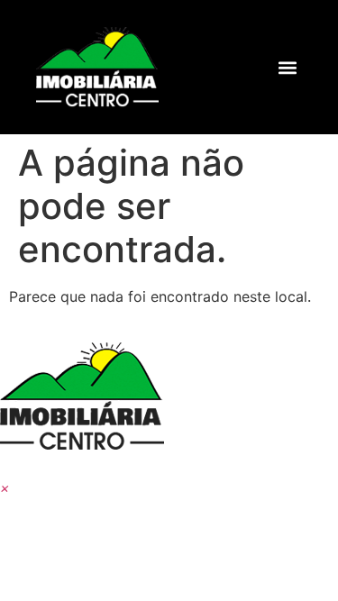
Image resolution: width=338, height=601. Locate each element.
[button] (288, 67)
